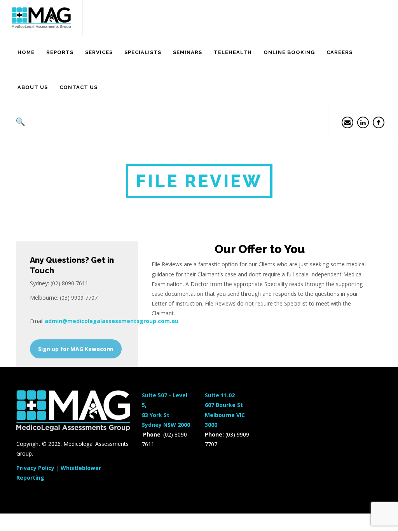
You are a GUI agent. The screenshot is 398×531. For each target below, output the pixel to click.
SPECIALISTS (142, 52)
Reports (59, 52)
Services (99, 52)
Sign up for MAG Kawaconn (75, 349)
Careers (339, 52)
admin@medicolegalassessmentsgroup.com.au (111, 321)
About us (32, 87)
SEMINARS (187, 52)
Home (26, 52)
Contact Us (78, 87)
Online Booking (289, 52)
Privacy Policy (35, 468)
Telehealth (233, 52)
